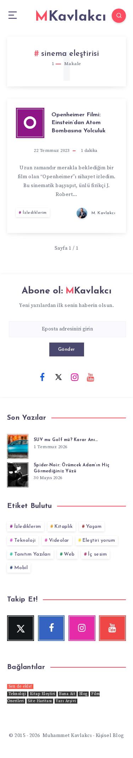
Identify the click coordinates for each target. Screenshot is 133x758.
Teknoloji (25, 540)
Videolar (59, 540)
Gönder (66, 349)
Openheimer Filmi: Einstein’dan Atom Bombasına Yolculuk (78, 123)
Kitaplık (63, 526)
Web (69, 554)
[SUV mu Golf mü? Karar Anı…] (17, 445)
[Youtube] (91, 377)
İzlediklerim (35, 213)
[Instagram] (74, 377)
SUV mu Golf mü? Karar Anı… (66, 440)
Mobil (21, 568)
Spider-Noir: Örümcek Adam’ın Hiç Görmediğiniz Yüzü (71, 468)
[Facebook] (42, 377)
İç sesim (97, 554)
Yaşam (94, 526)
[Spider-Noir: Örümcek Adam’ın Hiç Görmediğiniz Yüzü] (17, 473)
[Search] (119, 16)
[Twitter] (58, 377)
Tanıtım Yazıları (32, 554)
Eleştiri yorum (98, 540)
